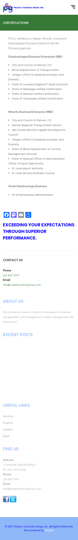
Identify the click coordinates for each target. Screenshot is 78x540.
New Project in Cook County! (21, 388)
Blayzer (49, 530)
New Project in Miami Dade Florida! (25, 369)
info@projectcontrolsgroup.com (22, 284)
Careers (8, 429)
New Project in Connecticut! (21, 378)
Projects (8, 423)
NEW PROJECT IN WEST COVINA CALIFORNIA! (31, 346)
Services (8, 416)
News (6, 436)
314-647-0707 (11, 275)
